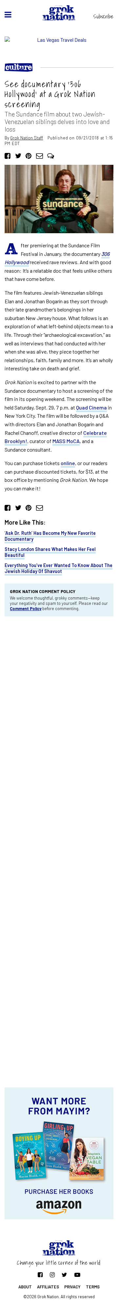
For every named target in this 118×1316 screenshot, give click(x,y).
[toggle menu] (8, 14)
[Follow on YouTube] (77, 1274)
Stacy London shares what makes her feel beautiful (50, 552)
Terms (93, 1286)
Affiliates (48, 1286)
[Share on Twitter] (18, 155)
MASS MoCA (66, 441)
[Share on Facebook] (7, 155)
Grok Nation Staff (26, 137)
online (68, 463)
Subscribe (103, 16)
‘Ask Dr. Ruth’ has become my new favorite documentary (50, 535)
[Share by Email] (39, 155)
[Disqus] (59, 710)
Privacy (72, 1286)
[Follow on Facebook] (40, 1274)
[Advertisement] (59, 1035)
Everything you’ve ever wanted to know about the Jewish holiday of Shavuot (58, 568)
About (25, 1286)
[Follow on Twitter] (64, 1274)
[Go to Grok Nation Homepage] (59, 13)
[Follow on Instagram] (52, 1274)
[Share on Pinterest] (28, 155)
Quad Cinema (91, 407)
